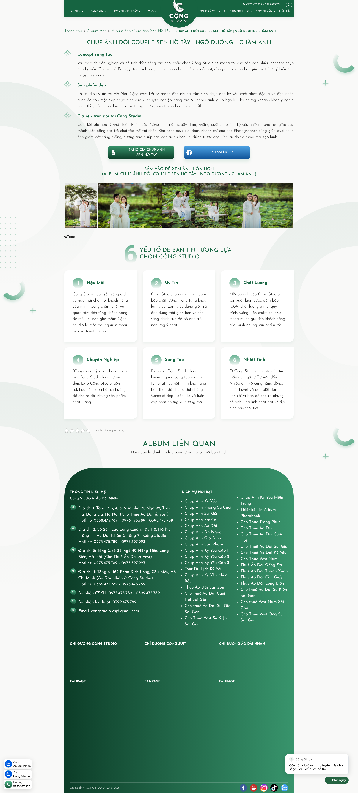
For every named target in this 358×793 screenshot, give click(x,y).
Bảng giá (97, 11)
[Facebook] (243, 788)
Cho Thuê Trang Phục (260, 522)
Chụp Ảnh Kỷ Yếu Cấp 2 (207, 557)
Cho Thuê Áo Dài (256, 528)
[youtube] (253, 788)
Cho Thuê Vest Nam (259, 559)
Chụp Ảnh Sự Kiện (201, 514)
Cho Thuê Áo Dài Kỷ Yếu (263, 553)
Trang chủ (73, 31)
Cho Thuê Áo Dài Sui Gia (264, 547)
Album (75, 11)
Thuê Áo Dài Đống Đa (261, 565)
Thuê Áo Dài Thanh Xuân (264, 571)
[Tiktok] (274, 788)
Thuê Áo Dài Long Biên (262, 583)
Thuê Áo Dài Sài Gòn (204, 587)
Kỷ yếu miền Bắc (126, 11)
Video (152, 11)
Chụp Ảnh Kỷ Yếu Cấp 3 (207, 563)
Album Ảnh (97, 31)
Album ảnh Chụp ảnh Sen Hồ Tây (141, 31)
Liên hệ (284, 11)
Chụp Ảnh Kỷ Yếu (201, 501)
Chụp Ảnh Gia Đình (203, 538)
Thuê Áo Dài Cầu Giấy (262, 577)
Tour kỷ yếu (208, 11)
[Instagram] (264, 788)
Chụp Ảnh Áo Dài (201, 526)
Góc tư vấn (264, 11)
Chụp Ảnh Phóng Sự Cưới (208, 507)
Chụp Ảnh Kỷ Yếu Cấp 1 (206, 550)
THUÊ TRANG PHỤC (236, 11)
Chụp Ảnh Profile (200, 520)
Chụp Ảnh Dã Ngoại (204, 532)
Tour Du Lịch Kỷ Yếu (203, 569)
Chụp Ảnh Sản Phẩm (204, 544)
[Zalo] (284, 788)
